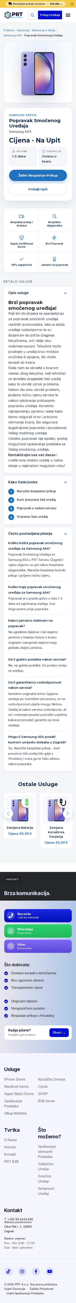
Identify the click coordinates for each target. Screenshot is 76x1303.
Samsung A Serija (43, 30)
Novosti (10, 1147)
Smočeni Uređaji (44, 1178)
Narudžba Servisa (51, 1079)
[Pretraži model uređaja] (32, 15)
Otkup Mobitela (15, 1113)
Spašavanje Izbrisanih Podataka (47, 1152)
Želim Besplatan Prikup (38, 175)
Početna (8, 30)
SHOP (43, 1094)
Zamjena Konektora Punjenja (56, 832)
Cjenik (43, 1086)
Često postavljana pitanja (30, 534)
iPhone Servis (14, 1079)
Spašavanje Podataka (13, 1103)
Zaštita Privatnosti (41, 1288)
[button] (50, 15)
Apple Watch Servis (19, 1094)
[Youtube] (49, 1271)
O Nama (10, 1140)
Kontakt (10, 1154)
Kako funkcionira (22, 482)
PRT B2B (11, 1161)
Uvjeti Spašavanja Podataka (25, 1293)
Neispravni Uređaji (46, 1191)
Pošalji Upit (38, 189)
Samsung (23, 30)
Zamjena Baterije (20, 827)
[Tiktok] (8, 1271)
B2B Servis (46, 1101)
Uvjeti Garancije (14, 1288)
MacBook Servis (16, 1086)
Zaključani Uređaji (46, 1166)
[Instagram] (22, 1271)
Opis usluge (18, 293)
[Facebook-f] (36, 1271)
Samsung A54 (12, 35)
